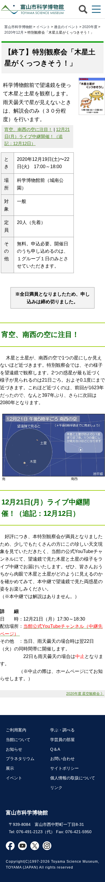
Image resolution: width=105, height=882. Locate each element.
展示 (10, 768)
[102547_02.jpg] (52, 479)
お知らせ (14, 749)
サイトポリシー (64, 768)
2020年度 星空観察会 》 (85, 694)
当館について (18, 739)
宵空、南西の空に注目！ (28, 129)
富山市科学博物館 (33, 9)
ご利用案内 (16, 730)
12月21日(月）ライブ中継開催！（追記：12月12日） (37, 136)
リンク (56, 787)
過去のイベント (66, 27)
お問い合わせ (62, 758)
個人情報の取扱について (72, 778)
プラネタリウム (20, 758)
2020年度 (89, 27)
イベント (43, 27)
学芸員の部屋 (62, 739)
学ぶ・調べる (62, 730)
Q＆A (55, 749)
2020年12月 (14, 32)
